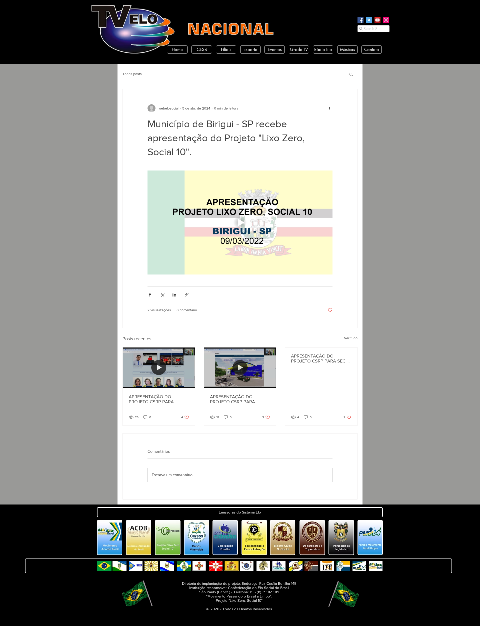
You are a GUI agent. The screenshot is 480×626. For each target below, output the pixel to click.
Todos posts (132, 74)
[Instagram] (386, 20)
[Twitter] (369, 20)
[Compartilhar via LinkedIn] (174, 294)
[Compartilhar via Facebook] (150, 294)
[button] (351, 74)
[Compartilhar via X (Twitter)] (162, 294)
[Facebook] (361, 20)
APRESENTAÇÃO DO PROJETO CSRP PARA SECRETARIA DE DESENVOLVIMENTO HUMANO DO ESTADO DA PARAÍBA (156, 399)
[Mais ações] (329, 108)
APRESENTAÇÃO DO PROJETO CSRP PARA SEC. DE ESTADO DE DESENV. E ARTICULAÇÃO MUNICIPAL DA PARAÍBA (318, 359)
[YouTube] (377, 20)
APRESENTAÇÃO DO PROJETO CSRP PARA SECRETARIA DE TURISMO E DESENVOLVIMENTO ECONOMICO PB (238, 399)
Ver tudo (351, 338)
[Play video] (240, 222)
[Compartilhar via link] (186, 294)
